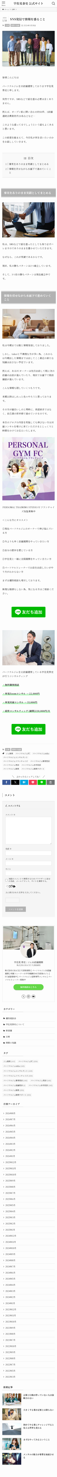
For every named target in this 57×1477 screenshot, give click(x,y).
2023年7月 (10, 1340)
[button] (6, 782)
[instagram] (28, 996)
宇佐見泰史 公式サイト (28, 3)
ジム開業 (9, 753)
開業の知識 (15, 25)
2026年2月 (10, 1150)
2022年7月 (10, 1364)
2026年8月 (10, 1113)
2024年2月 (10, 1297)
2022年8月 (10, 1358)
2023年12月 (10, 1309)
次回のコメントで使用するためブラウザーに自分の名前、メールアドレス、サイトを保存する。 (29, 880)
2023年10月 (10, 1321)
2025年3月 (10, 1217)
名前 (8, 848)
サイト (8, 869)
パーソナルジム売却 (11, 765)
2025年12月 (10, 1162)
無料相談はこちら (28, 987)
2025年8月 (10, 1186)
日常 (7, 25)
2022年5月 (10, 1370)
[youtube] (33, 996)
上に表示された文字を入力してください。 (23, 892)
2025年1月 (10, 1229)
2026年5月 (10, 1131)
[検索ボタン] (53, 3)
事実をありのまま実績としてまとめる (29, 164)
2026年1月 (10, 1156)
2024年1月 (10, 1303)
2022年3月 (10, 1376)
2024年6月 (10, 1272)
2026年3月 (10, 1143)
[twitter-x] (23, 996)
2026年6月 (10, 1125)
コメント (10, 814)
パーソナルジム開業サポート (33, 768)
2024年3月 (10, 1291)
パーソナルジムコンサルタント (15, 757)
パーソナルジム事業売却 (40, 761)
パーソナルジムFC (23, 753)
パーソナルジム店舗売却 (14, 1085)
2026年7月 (10, 1119)
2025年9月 (10, 1180)
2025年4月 (10, 1211)
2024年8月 (10, 1260)
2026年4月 (10, 1137)
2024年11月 (10, 1241)
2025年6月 (10, 1199)
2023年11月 (10, 1315)
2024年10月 (10, 1248)
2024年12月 (10, 1235)
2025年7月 (10, 1192)
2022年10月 (10, 1346)
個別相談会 (11, 1018)
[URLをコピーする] (50, 782)
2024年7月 (10, 1266)
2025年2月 (10, 1223)
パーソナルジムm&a (41, 753)
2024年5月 (10, 1278)
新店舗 (9, 1030)
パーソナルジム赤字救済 (31, 765)
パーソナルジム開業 (11, 768)
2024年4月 (10, 1284)
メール (9, 858)
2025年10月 (10, 1174)
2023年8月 (10, 1333)
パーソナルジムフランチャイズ (15, 761)
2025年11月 (10, 1168)
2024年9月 (10, 1254)
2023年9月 (10, 1327)
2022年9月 (10, 1352)
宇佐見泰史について (15, 1024)
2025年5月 (10, 1205)
